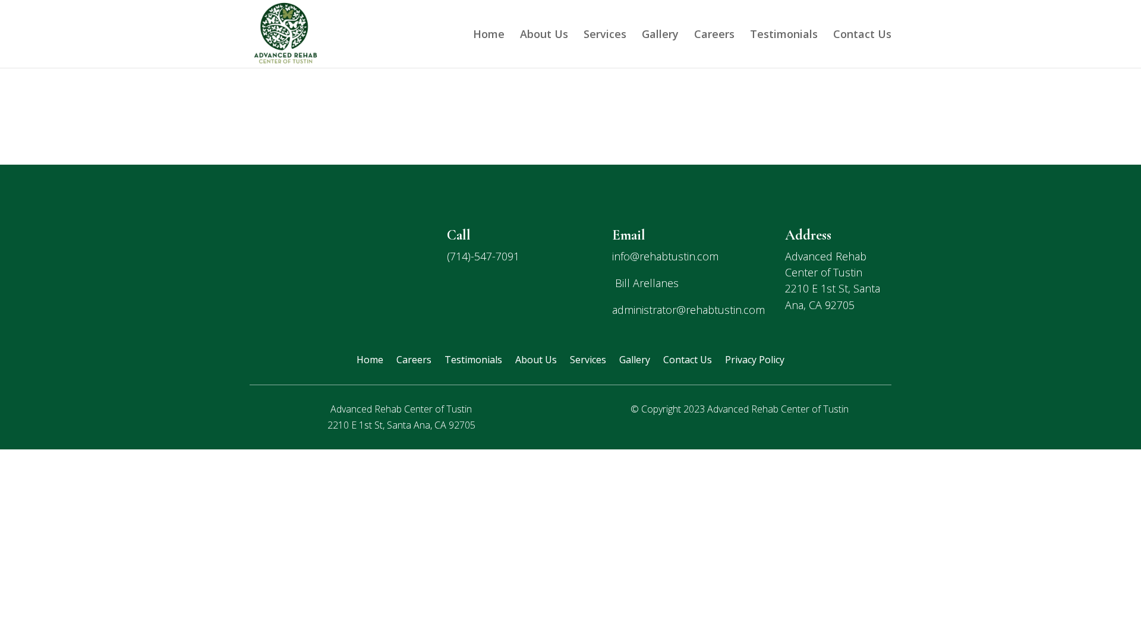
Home (489, 35)
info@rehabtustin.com (665, 256)
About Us (544, 35)
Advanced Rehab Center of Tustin (778, 409)
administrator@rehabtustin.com (688, 310)
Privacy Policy (754, 360)
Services (605, 35)
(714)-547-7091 (483, 256)
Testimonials (784, 35)
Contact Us (862, 35)
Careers (714, 35)
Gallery (660, 35)
